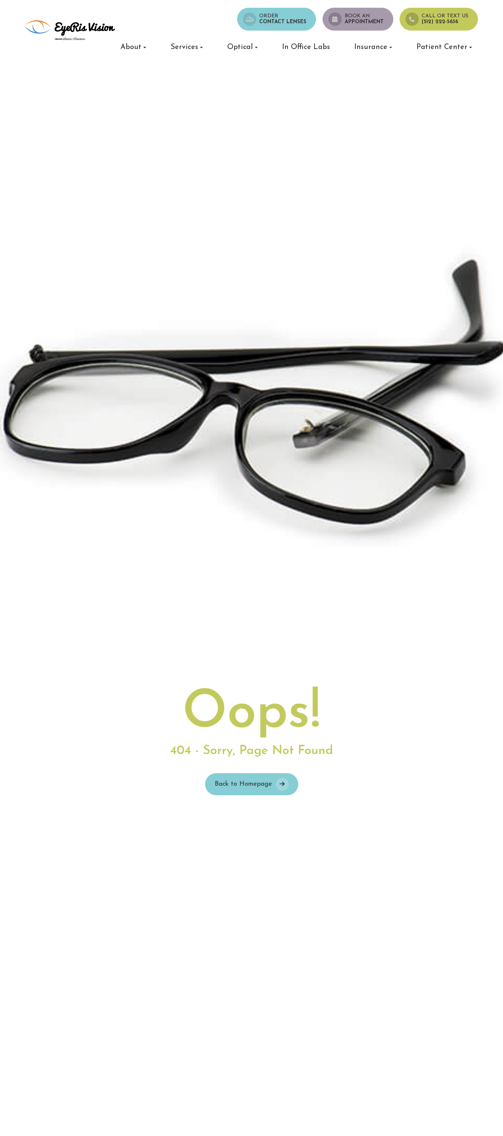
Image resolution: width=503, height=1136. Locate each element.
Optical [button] (240, 47)
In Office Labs (306, 47)
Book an (364, 19)
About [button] (130, 47)
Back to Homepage (243, 784)
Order (282, 19)
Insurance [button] (370, 47)
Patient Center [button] (441, 47)
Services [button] (184, 47)
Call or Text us (445, 19)
